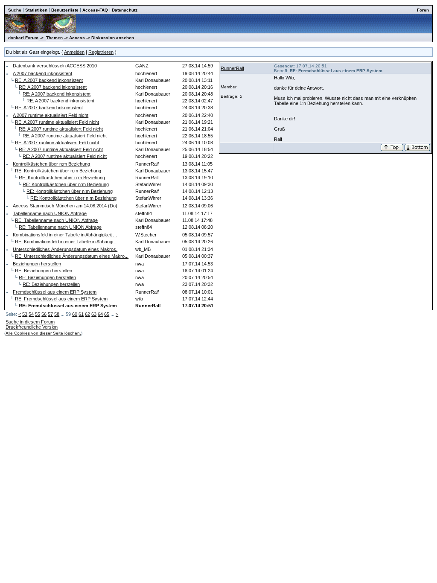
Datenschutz (124, 10)
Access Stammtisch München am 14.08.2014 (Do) (65, 205)
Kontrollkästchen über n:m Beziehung (51, 163)
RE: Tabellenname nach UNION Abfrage (56, 220)
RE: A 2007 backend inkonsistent (49, 80)
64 (100, 314)
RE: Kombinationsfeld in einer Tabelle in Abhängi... (66, 241)
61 (81, 314)
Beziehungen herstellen (37, 263)
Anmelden (74, 52)
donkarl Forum (23, 37)
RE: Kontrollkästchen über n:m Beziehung (58, 170)
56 (44, 314)
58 (56, 314)
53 (24, 314)
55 (37, 314)
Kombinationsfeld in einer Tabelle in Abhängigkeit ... (65, 234)
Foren (423, 10)
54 (31, 314)
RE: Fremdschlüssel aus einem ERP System (61, 298)
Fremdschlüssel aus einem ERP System (54, 291)
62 (87, 314)
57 (50, 314)
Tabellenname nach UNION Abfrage (50, 213)
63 (93, 314)
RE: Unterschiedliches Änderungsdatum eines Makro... (71, 256)
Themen (54, 37)
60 (74, 314)
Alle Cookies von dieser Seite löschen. (43, 333)
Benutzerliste (65, 10)
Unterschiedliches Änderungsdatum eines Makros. (65, 249)
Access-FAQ (95, 10)
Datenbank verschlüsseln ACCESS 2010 (55, 65)
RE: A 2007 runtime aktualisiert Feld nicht (57, 122)
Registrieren (101, 52)
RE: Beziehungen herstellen (43, 270)
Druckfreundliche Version (32, 326)
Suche (14, 10)
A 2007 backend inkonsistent (42, 73)
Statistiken (36, 10)
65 (106, 314)
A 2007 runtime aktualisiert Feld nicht (50, 115)
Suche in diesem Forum (30, 321)
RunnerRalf (232, 68)
